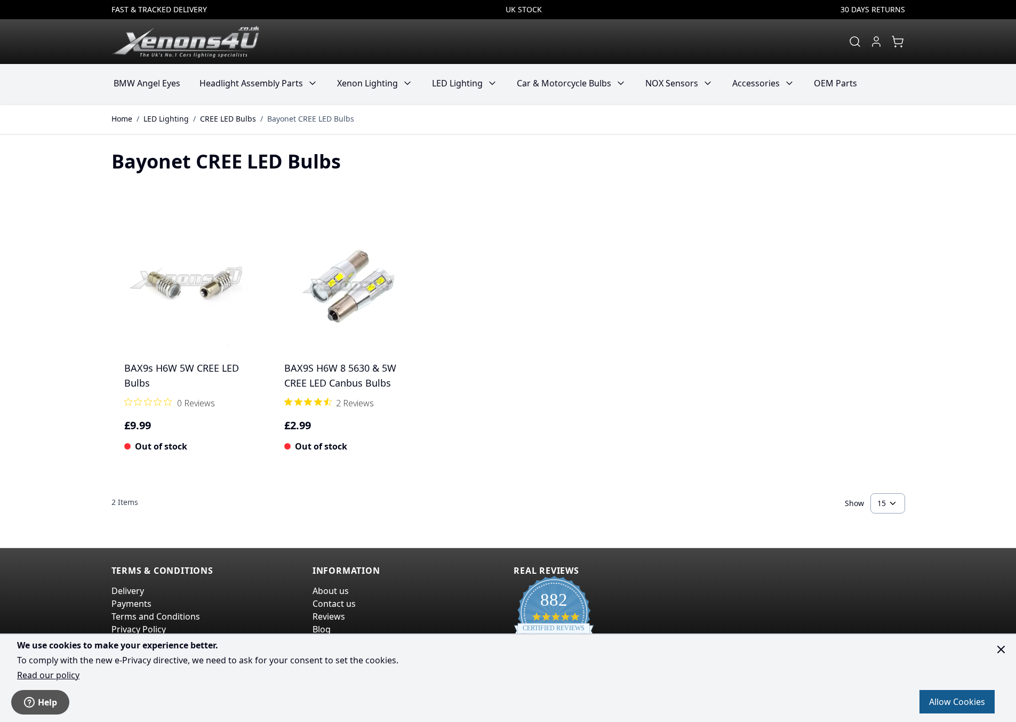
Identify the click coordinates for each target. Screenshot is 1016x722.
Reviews (329, 616)
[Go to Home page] (185, 42)
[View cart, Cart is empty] (897, 41)
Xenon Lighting (367, 83)
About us (331, 591)
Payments (131, 603)
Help (47, 702)
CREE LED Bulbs (228, 119)
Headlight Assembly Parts (251, 83)
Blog (322, 629)
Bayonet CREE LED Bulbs (310, 119)
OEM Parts (835, 83)
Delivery (127, 591)
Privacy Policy (138, 629)
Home (121, 119)
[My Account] (876, 41)
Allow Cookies (957, 702)
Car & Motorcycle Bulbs (564, 83)
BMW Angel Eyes (147, 83)
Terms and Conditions (155, 616)
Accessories (756, 83)
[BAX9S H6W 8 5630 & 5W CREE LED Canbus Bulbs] (347, 286)
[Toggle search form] (855, 41)
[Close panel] (1001, 649)
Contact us (334, 603)
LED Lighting (457, 83)
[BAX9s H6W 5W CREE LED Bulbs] (187, 286)
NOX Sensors (671, 83)
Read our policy (48, 675)
